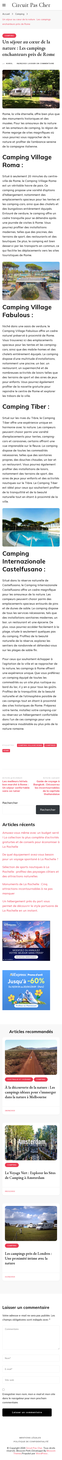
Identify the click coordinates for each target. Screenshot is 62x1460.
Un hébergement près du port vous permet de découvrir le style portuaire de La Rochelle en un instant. (30, 905)
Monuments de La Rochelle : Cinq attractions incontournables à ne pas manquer (27, 888)
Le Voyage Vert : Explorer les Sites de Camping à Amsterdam (30, 1175)
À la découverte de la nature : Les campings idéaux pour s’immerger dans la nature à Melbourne (30, 1092)
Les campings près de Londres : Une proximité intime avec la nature (28, 1258)
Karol (9, 63)
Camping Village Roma (30, 745)
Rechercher (10, 803)
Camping (9, 36)
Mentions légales (30, 1437)
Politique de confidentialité (31, 1441)
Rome (6, 751)
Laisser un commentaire (41, 63)
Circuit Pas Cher (31, 5)
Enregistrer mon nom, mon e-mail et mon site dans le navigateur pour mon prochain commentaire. (28, 1398)
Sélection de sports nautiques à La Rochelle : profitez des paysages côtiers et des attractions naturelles (30, 871)
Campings (50, 745)
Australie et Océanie (19, 1079)
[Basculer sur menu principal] (4, 5)
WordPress (42, 1453)
